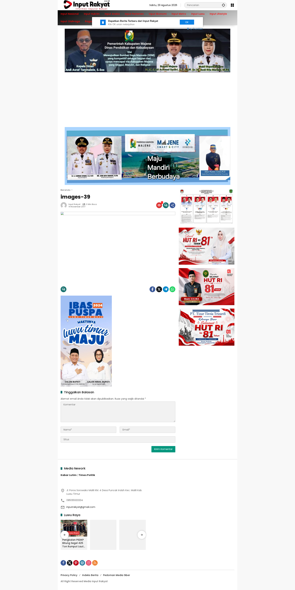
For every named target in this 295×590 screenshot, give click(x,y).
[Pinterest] (76, 563)
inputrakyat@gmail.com (80, 507)
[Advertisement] (147, 98)
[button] (223, 5)
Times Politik (87, 475)
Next (170, 22)
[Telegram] (166, 289)
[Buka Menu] (232, 5)
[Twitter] (159, 289)
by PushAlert (196, 28)
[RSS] (95, 563)
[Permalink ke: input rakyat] (64, 205)
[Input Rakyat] (92, 5)
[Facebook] (152, 289)
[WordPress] (82, 563)
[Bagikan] (172, 205)
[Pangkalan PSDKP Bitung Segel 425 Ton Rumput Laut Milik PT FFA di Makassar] (74, 528)
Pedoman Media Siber (116, 575)
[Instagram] (88, 563)
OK (186, 22)
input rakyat (74, 204)
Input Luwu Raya (71, 533)
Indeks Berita (90, 575)
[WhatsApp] (172, 289)
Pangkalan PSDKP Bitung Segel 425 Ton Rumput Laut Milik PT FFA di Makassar (73, 543)
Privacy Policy (69, 575)
